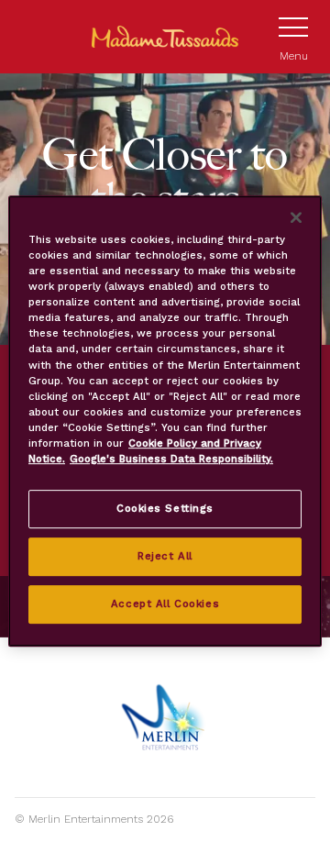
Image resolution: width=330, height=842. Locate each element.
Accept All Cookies (165, 603)
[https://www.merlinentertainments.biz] (165, 717)
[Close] (296, 217)
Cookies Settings (165, 508)
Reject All (165, 555)
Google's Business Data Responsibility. (171, 458)
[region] (165, 421)
